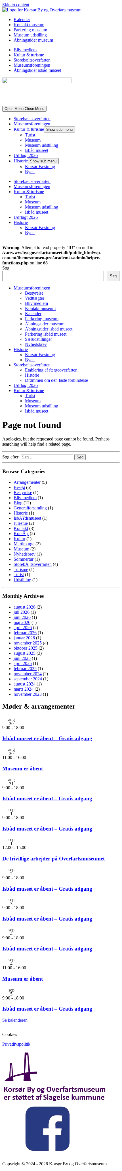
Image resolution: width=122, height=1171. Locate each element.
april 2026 (23, 627)
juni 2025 (22, 658)
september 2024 (28, 678)
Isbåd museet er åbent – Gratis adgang (47, 738)
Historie (21, 160)
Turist (30, 134)
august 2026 (24, 607)
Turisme (21, 569)
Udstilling (22, 579)
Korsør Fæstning (40, 166)
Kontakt (21, 528)
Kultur (19, 538)
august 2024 (24, 684)
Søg (5, 268)
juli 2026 (22, 612)
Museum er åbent (22, 769)
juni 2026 (22, 617)
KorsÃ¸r (21, 533)
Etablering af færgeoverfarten (51, 370)
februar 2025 (25, 668)
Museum (33, 140)
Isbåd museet (36, 150)
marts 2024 (23, 689)
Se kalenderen (15, 1020)
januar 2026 (24, 637)
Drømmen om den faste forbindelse (56, 380)
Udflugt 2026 (26, 155)
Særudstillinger (38, 339)
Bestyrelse (34, 293)
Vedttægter (34, 298)
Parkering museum (30, 29)
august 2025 (24, 653)
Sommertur (23, 559)
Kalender (22, 19)
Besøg (19, 487)
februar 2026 (25, 632)
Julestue (21, 523)
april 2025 (23, 663)
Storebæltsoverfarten (32, 60)
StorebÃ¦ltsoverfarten (33, 564)
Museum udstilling (30, 34)
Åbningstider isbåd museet (37, 70)
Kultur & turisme (29, 54)
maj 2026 (22, 622)
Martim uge (24, 543)
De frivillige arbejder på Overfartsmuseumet (53, 859)
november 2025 (28, 642)
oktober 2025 (25, 648)
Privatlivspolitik (16, 1044)
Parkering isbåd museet (45, 334)
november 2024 (28, 673)
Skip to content (15, 4)
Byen (30, 171)
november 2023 (28, 694)
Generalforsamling (30, 507)
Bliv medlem (25, 49)
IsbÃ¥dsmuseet (27, 518)
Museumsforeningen (32, 65)
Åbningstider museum (33, 40)
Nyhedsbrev (36, 344)
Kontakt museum (29, 24)
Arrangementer (27, 482)
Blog (18, 502)
